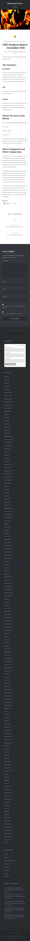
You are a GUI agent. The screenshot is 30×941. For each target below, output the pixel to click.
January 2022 (7, 542)
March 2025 (7, 427)
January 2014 (7, 824)
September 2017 (8, 705)
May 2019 (6, 642)
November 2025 (8, 402)
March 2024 (7, 461)
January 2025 (7, 433)
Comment (5, 261)
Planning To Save (15, 3)
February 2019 (7, 652)
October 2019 (7, 627)
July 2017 (6, 711)
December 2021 (8, 545)
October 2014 (7, 796)
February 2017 (7, 727)
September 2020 (8, 592)
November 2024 (8, 439)
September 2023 (8, 480)
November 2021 (8, 549)
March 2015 (7, 783)
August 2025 (7, 411)
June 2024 (6, 452)
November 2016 (8, 736)
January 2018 (7, 692)
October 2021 (7, 552)
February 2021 (7, 577)
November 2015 (8, 771)
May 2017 (6, 717)
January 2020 (7, 617)
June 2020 (6, 602)
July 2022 (6, 524)
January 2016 (7, 767)
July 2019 (6, 636)
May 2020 (6, 605)
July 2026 (6, 377)
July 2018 (6, 674)
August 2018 (7, 671)
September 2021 (8, 555)
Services (6, 870)
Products (6, 863)
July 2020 (6, 599)
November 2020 (8, 586)
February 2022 (7, 539)
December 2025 (8, 399)
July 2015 (6, 774)
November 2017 (8, 699)
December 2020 (8, 583)
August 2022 (7, 520)
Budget (6, 854)
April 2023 (6, 495)
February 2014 (7, 821)
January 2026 (7, 395)
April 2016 (6, 758)
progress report (17, 214)
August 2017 (7, 708)
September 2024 (8, 445)
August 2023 (7, 483)
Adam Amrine (12, 51)
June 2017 (6, 714)
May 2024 (6, 455)
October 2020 (7, 589)
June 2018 (6, 677)
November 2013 (8, 830)
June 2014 (6, 808)
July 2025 (6, 414)
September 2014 (8, 799)
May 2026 (6, 383)
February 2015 (7, 786)
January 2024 (7, 467)
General (6, 857)
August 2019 (7, 633)
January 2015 (7, 789)
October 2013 (7, 833)
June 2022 (6, 527)
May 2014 (6, 811)
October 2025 (7, 405)
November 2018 (8, 661)
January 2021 (7, 580)
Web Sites (6, 876)
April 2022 (6, 533)
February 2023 (7, 502)
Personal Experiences (11, 41)
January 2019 (7, 655)
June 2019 (6, 639)
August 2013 (7, 839)
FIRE (10, 214)
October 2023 (7, 477)
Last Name (7, 358)
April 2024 (6, 458)
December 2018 (8, 658)
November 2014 (8, 792)
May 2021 (6, 567)
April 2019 (6, 646)
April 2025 (6, 423)
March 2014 (7, 818)
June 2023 (6, 489)
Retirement (22, 41)
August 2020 (7, 595)
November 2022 (8, 511)
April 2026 (6, 386)
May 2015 (6, 777)
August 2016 (7, 746)
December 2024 (8, 436)
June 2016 (6, 752)
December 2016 (8, 733)
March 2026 (7, 389)
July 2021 (6, 561)
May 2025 (6, 420)
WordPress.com (17, 937)
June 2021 (6, 564)
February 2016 (7, 764)
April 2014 (6, 814)
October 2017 (7, 702)
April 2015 (6, 780)
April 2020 (6, 608)
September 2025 (8, 408)
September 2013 (8, 836)
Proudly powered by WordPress (12, 936)
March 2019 (7, 649)
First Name (7, 352)
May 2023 (6, 492)
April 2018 (6, 683)
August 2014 (7, 802)
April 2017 (6, 721)
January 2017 (7, 730)
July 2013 (6, 842)
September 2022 (8, 517)
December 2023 (8, 470)
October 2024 (7, 442)
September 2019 (8, 630)
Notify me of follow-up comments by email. (14, 307)
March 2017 (7, 724)
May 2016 (6, 755)
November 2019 (8, 624)
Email (4, 289)
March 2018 (7, 686)
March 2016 (7, 761)
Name (4, 281)
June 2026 (6, 380)
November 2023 (8, 474)
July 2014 (6, 805)
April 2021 (6, 570)
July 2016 (6, 749)
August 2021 (7, 558)
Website (4, 296)
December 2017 (8, 696)
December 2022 (8, 508)
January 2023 (7, 505)
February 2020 (7, 614)
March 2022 (7, 536)
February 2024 (7, 464)
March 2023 (7, 499)
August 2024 (7, 449)
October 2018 (7, 664)
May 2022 (6, 530)
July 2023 (6, 486)
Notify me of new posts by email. (12, 313)
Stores (6, 873)
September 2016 (8, 742)
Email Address (9, 347)
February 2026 (7, 392)
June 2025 (6, 417)
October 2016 (7, 739)
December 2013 (8, 827)
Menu (15, 7)
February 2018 (7, 689)
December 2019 (8, 620)
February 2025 (7, 430)
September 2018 (8, 667)
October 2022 (7, 514)
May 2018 (6, 680)
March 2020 (7, 611)
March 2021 (7, 574)
